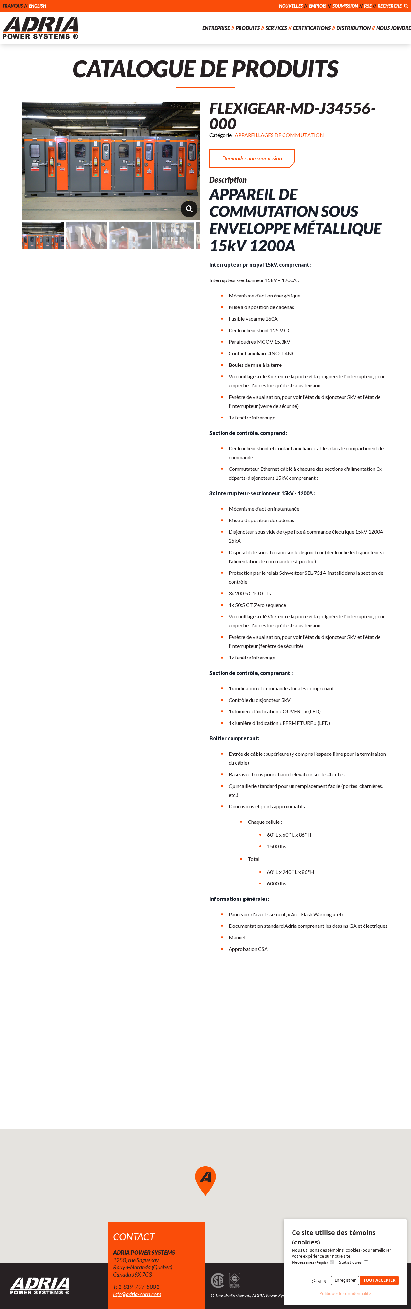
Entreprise (216, 28)
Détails (318, 1281)
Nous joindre (393, 28)
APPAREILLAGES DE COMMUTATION (279, 135)
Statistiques (350, 1262)
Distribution (354, 28)
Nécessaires (310, 1262)
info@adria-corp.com (137, 1293)
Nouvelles (291, 6)
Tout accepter (379, 1280)
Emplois (317, 6)
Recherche (390, 6)
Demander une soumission (252, 158)
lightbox (189, 209)
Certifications (312, 28)
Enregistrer (345, 1280)
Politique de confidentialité (345, 1293)
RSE (368, 6)
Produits (248, 28)
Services (276, 28)
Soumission (345, 6)
